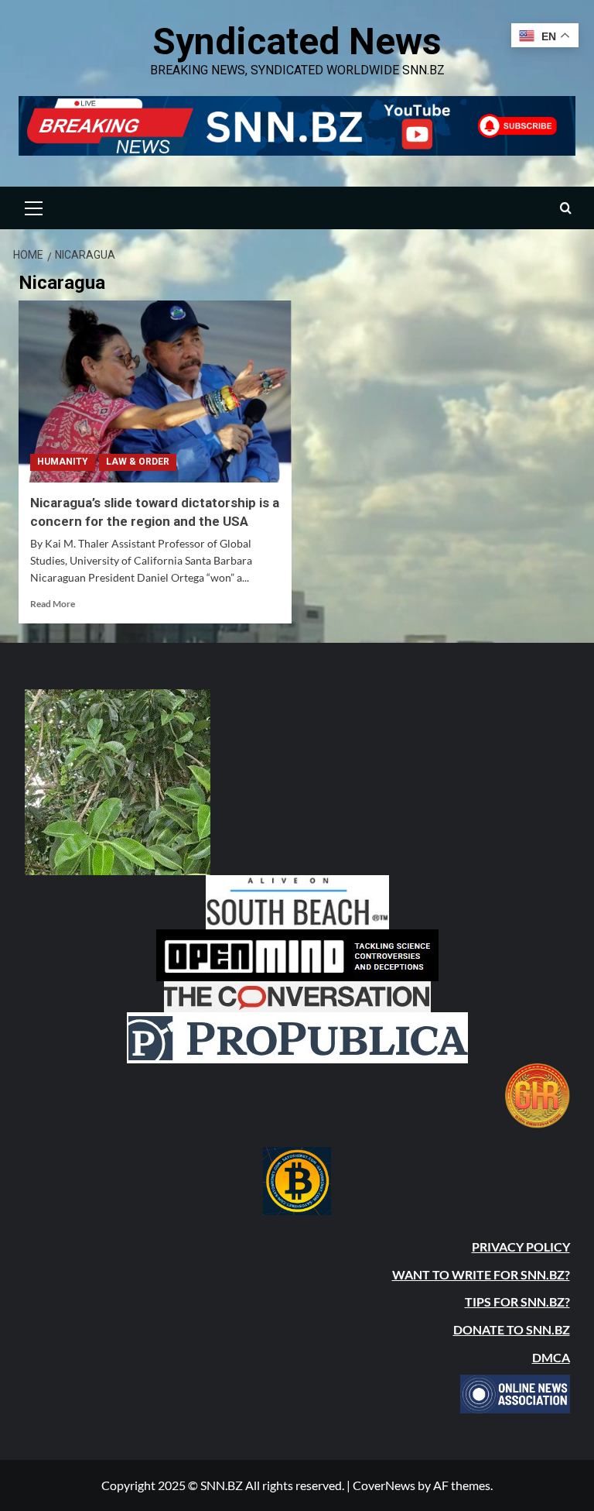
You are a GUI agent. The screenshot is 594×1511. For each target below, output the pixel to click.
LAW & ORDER (137, 461)
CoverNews (384, 1485)
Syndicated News (297, 41)
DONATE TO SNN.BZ (511, 1329)
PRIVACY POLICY (521, 1246)
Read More (52, 604)
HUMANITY (62, 461)
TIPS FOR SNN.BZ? (517, 1301)
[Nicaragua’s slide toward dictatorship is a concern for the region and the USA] (155, 391)
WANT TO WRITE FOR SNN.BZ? (481, 1274)
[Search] (565, 207)
